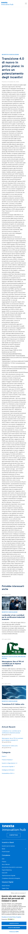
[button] (26, 3)
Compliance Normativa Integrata (11, 878)
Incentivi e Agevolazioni (10, 54)
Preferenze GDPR (14, 931)
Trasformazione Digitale (8, 875)
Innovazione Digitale (8, 766)
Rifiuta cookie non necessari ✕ (18, 893)
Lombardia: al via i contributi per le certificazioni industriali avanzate (13, 617)
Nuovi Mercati (6, 864)
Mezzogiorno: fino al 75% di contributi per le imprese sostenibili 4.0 (13, 663)
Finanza (4, 861)
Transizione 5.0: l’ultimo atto (13, 704)
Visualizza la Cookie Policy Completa (11, 917)
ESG (3, 859)
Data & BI (4, 872)
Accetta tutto (14, 923)
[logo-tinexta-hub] (7, 3)
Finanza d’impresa (7, 759)
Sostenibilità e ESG (8, 773)
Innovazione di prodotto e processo (12, 867)
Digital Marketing (7, 870)
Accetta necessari (14, 927)
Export (4, 756)
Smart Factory (6, 885)
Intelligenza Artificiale (8, 770)
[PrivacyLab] (10, 919)
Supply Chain (5, 888)
